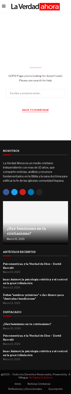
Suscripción (56, 388)
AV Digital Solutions (41, 377)
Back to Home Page (35, 110)
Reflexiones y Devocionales (25, 388)
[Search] (67, 6)
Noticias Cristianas (39, 383)
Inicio (18, 383)
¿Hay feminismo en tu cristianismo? (27, 324)
